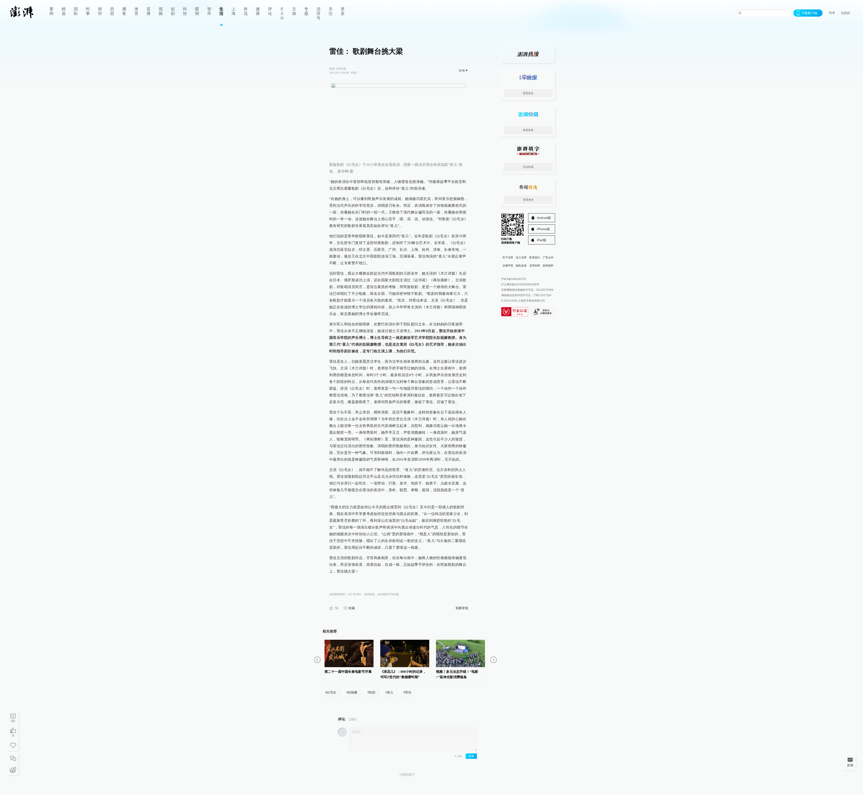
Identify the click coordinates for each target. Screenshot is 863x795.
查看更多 (528, 93)
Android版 (544, 218)
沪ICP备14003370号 (513, 279)
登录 (832, 13)
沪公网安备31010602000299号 (520, 284)
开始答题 (528, 167)
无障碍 (845, 13)
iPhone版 (543, 229)
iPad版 (541, 240)
